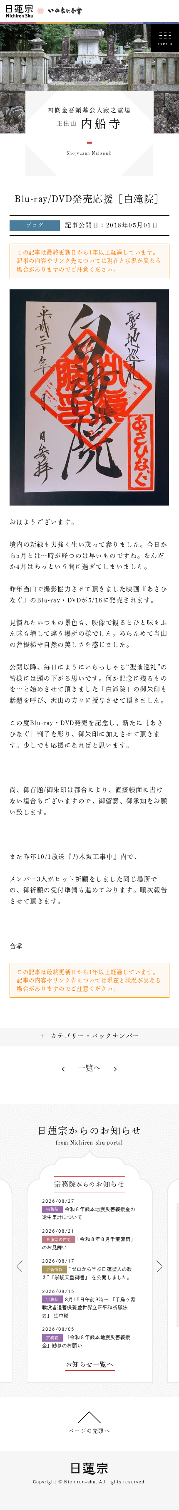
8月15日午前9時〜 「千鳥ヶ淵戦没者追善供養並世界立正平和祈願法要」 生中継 (89, 1307)
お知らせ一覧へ (90, 1364)
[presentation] (19, 1266)
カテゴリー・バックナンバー (94, 1036)
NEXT (115, 1069)
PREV (64, 1069)
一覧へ (89, 1067)
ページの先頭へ (89, 1431)
